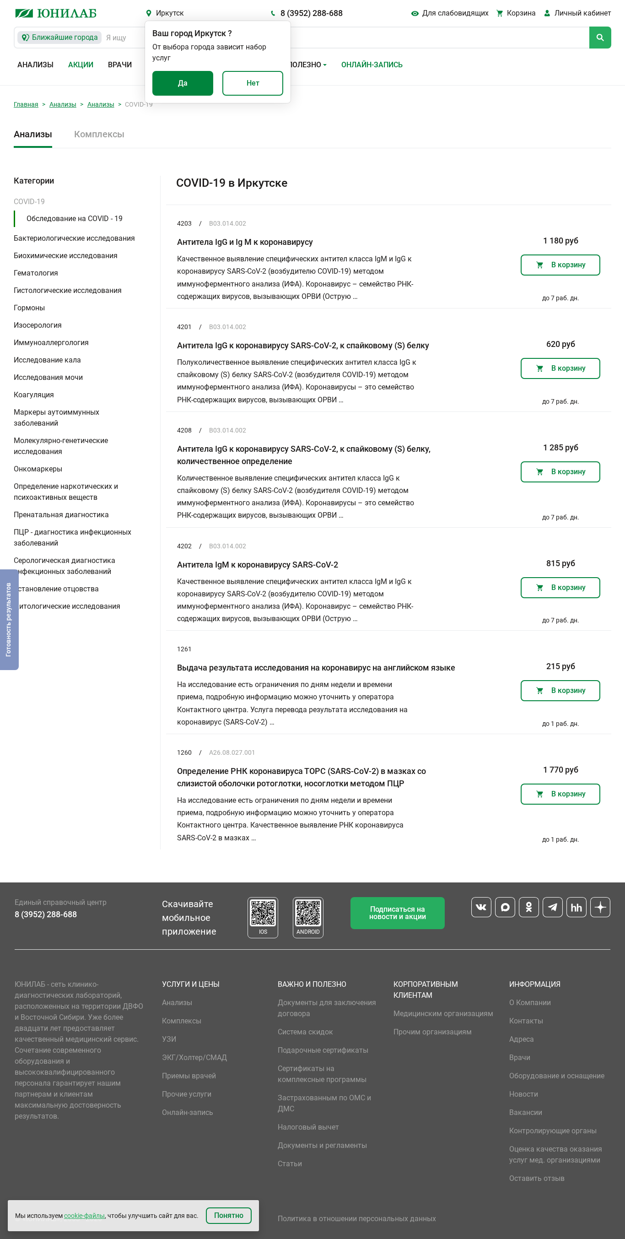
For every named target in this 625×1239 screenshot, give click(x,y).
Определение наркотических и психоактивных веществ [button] (66, 492)
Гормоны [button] (29, 307)
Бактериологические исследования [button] (74, 238)
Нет (253, 83)
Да (183, 83)
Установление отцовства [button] (56, 588)
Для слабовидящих (455, 13)
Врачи (120, 64)
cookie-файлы (84, 1215)
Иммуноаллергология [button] (51, 342)
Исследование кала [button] (47, 360)
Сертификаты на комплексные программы (322, 1074)
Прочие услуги (186, 1094)
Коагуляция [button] (34, 394)
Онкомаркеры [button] (38, 469)
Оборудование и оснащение (556, 1075)
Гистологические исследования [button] (68, 290)
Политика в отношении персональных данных (357, 1218)
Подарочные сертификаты (323, 1050)
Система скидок (305, 1032)
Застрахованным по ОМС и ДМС (324, 1103)
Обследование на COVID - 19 (75, 218)
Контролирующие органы (553, 1130)
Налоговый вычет (308, 1127)
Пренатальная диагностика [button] (61, 514)
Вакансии (525, 1112)
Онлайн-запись (372, 64)
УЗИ (169, 1039)
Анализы (35, 64)
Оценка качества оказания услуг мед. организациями (555, 1154)
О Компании (530, 1002)
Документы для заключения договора (327, 1008)
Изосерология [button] (38, 325)
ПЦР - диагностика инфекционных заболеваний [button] (72, 537)
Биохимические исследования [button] (66, 255)
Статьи (290, 1163)
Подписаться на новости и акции (397, 913)
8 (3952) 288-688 (311, 13)
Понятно (228, 1215)
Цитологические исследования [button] (67, 606)
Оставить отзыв (537, 1178)
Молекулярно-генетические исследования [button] (61, 446)
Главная (26, 104)
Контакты (526, 1021)
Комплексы (99, 134)
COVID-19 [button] (29, 201)
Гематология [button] (36, 273)
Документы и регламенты (322, 1145)
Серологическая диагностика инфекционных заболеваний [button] (64, 566)
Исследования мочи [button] (48, 377)
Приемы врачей (189, 1075)
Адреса (521, 1039)
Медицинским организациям (443, 1013)
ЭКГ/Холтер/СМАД (194, 1057)
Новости (523, 1094)
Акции (80, 64)
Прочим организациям (432, 1032)
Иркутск (170, 13)
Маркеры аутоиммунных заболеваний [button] (56, 417)
